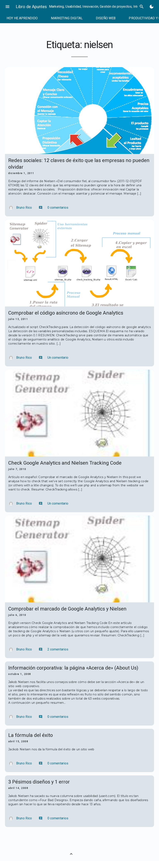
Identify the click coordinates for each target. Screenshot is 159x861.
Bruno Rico (24, 207)
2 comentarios (54, 649)
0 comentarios (54, 207)
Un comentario (54, 358)
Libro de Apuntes (31, 6)
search (141, 6)
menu (7, 6)
